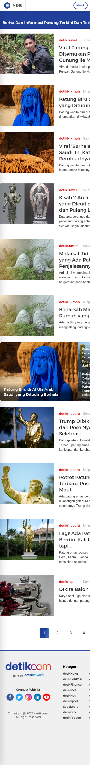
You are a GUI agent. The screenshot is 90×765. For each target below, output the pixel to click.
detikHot (69, 695)
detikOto (69, 712)
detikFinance (72, 684)
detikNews (70, 673)
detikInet (69, 690)
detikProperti (72, 717)
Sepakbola (70, 706)
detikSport (70, 701)
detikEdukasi (72, 679)
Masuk (80, 5)
